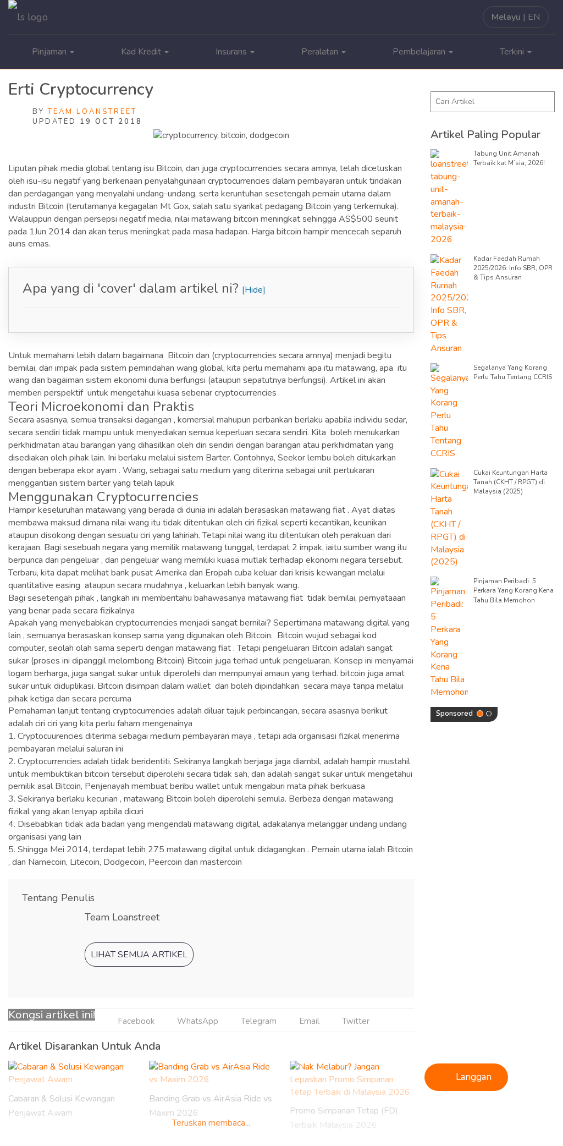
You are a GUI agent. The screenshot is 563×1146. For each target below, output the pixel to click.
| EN (516, 17)
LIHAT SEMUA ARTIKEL (139, 954)
